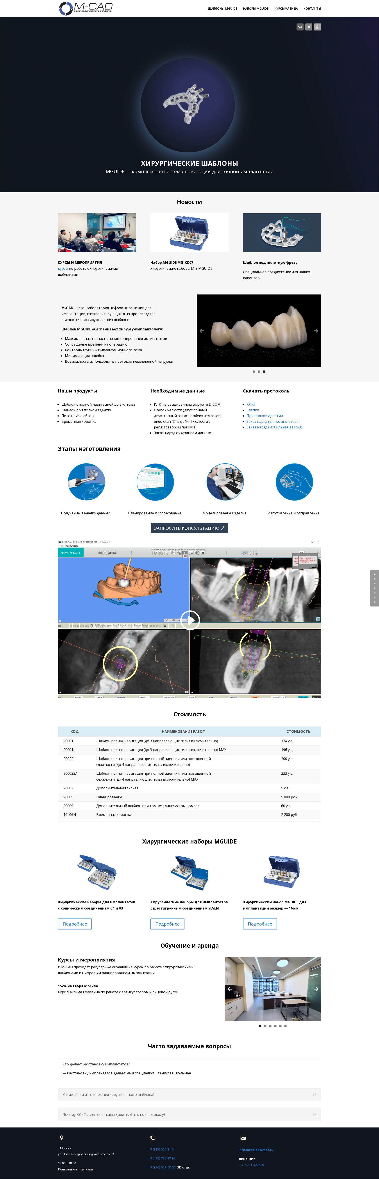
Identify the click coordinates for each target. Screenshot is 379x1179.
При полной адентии (265, 415)
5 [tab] (280, 1026)
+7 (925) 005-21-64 (161, 1149)
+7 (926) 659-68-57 (161, 1167)
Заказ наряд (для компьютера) (273, 421)
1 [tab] (254, 371)
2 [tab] (259, 371)
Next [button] (316, 331)
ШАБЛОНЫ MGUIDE (222, 9)
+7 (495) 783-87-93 (161, 1158)
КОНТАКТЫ (312, 9)
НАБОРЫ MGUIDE (256, 9)
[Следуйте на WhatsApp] (317, 26)
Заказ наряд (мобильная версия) (274, 427)
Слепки (253, 410)
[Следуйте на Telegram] (308, 26)
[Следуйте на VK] (300, 26)
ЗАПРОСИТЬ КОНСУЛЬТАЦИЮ (186, 528)
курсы (63, 268)
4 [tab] (275, 1026)
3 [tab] (264, 371)
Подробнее (75, 924)
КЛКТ (251, 404)
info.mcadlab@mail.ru (256, 1150)
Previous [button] (202, 331)
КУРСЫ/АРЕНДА (286, 9)
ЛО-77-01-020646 (251, 1165)
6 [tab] (285, 1026)
